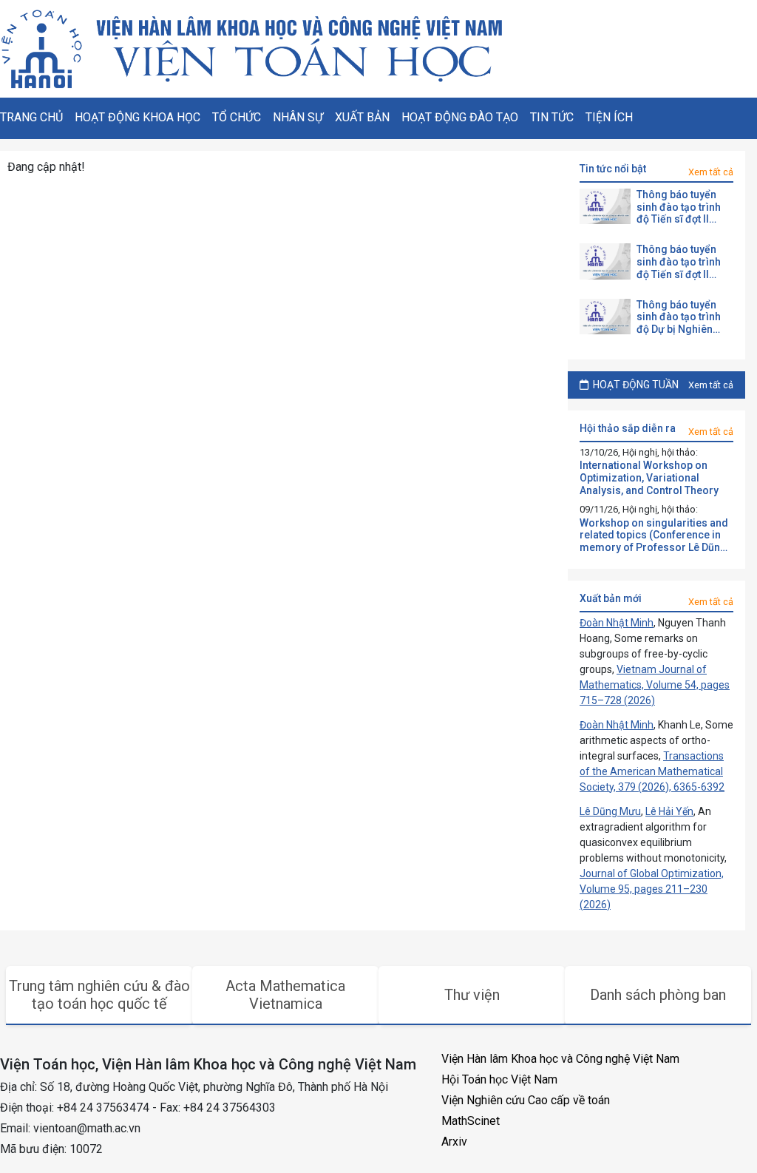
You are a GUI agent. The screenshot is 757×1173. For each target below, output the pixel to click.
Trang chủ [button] (31, 117)
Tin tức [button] (552, 117)
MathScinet (470, 1121)
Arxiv (454, 1142)
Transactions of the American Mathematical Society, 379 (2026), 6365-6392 (652, 771)
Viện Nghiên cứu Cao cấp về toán (525, 1100)
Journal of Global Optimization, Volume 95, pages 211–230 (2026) (652, 889)
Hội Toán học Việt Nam (499, 1079)
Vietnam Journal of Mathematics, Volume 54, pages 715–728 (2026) (655, 684)
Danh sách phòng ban (658, 995)
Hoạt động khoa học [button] (137, 117)
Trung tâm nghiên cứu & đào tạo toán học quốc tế (99, 995)
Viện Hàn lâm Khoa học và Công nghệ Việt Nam (560, 1059)
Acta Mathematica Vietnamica (285, 995)
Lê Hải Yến (669, 811)
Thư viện (472, 995)
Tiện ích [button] (609, 117)
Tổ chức (236, 117)
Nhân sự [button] (298, 117)
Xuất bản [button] (362, 117)
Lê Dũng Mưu (610, 811)
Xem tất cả (710, 172)
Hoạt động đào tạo (459, 117)
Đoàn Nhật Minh (617, 623)
